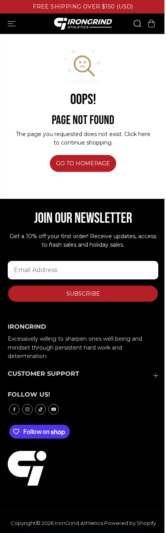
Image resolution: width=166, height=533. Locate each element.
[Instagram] (27, 409)
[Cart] (151, 23)
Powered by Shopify (130, 523)
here (144, 134)
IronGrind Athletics (79, 523)
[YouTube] (53, 409)
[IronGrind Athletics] (83, 24)
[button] (12, 24)
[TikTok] (40, 409)
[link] (83, 468)
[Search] (137, 23)
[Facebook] (14, 409)
